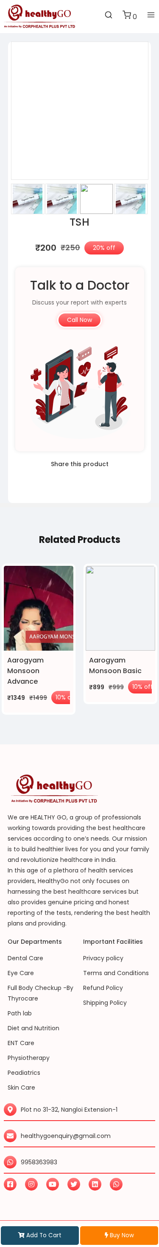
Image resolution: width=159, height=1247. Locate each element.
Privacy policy (103, 958)
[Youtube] (52, 1184)
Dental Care (25, 958)
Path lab (20, 1013)
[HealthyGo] (40, 16)
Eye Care (21, 973)
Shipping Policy (105, 1002)
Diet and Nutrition (33, 1028)
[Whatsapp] (116, 1184)
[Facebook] (10, 1184)
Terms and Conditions (116, 973)
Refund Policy (103, 988)
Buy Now (121, 1235)
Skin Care (21, 1087)
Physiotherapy (29, 1058)
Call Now (79, 320)
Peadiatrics (24, 1072)
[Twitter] (73, 1184)
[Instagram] (31, 1184)
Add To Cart (43, 1235)
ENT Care (21, 1043)
